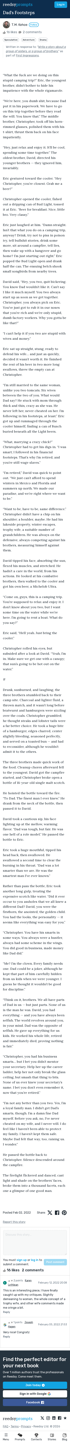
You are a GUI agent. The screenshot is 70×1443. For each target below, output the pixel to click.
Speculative (11, 40)
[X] (42, 1418)
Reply (6, 1312)
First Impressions (27, 55)
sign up (22, 1260)
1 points (17, 1322)
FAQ (5, 1426)
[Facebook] (59, 1418)
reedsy (17, 4)
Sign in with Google (33, 1393)
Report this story (14, 1222)
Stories (52, 1439)
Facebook (33, 1402)
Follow (33, 24)
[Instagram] (48, 1418)
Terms (15, 1426)
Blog (64, 1439)
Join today (33, 1385)
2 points (18, 1280)
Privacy (26, 1426)
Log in (61, 4)
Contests (36, 1439)
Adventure (29, 40)
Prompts (20, 1439)
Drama (43, 40)
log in (34, 1260)
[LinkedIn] (54, 1418)
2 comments (32, 32)
